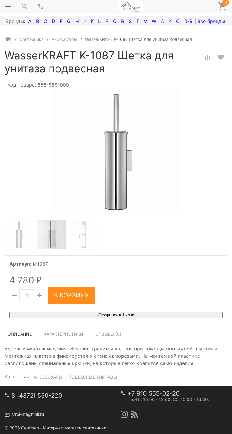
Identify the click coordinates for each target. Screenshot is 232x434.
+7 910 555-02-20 (153, 393)
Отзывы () (108, 333)
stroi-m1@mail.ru (27, 414)
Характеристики (63, 333)
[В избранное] (220, 57)
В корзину (71, 295)
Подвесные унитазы (92, 376)
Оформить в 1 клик (116, 315)
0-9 (188, 21)
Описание (20, 333)
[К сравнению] (207, 57)
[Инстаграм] (124, 414)
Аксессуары (48, 376)
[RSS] (134, 414)
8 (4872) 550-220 (36, 395)
